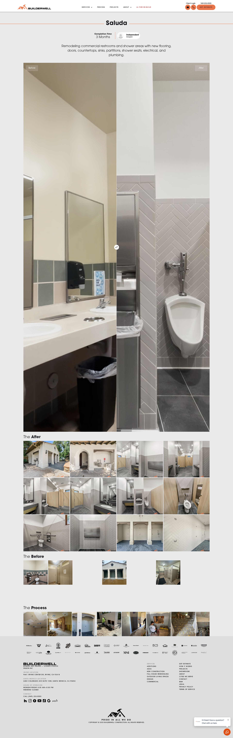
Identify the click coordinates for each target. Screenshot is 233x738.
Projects (183, 669)
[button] (193, 7)
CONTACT (183, 679)
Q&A (181, 682)
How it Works (185, 666)
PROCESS (101, 7)
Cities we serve (186, 676)
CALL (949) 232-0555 (32, 696)
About (182, 674)
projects (114, 7)
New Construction (156, 671)
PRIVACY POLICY (186, 687)
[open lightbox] (46, 459)
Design (150, 679)
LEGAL (181, 684)
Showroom (184, 671)
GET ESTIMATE (185, 664)
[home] (34, 7)
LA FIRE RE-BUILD (143, 7)
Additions (151, 666)
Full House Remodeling (158, 674)
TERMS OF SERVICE (187, 689)
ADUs (149, 669)
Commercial (152, 682)
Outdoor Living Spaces (158, 676)
